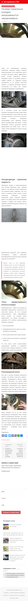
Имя (3, 491)
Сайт (2, 505)
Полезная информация (8, 6)
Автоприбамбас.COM (11, 2)
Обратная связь (14, 598)
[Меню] (2, 1)
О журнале (6, 592)
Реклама (5, 595)
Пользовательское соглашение (17, 595)
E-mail (3, 498)
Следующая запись (19, 450)
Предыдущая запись (8, 450)
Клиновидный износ (12, 577)
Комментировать (5, 440)
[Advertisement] (14, 53)
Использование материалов (17, 592)
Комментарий (5, 471)
